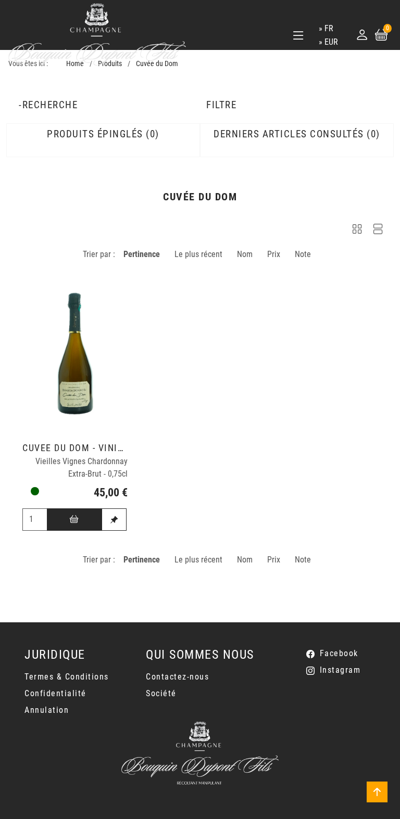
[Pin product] (114, 519)
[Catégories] (298, 35)
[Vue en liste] (378, 231)
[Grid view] (357, 231)
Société (161, 693)
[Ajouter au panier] (74, 519)
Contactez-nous (177, 677)
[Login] (362, 35)
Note (303, 254)
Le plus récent (198, 254)
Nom (245, 254)
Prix (273, 254)
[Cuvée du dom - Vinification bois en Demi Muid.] (75, 354)
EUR (331, 42)
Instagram (340, 670)
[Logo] (97, 35)
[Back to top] (377, 792)
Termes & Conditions (66, 677)
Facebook (339, 653)
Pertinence (141, 254)
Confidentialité (55, 693)
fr (328, 28)
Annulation (46, 710)
